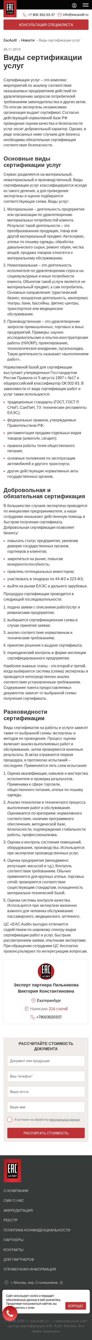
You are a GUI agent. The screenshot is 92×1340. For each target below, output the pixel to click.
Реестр (11, 1219)
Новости (27, 40)
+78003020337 (49, 1017)
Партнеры (13, 1239)
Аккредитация (18, 1210)
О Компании (16, 1190)
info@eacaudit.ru (75, 14)
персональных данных (64, 1119)
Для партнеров (19, 1259)
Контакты (13, 1249)
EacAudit (10, 40)
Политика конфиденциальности (37, 1229)
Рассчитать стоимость (46, 1133)
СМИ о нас (14, 1200)
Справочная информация (30, 1268)
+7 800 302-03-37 (41, 15)
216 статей (58, 1009)
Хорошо (75, 1305)
